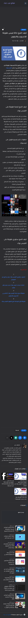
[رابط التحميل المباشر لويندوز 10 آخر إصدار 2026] (20, 596)
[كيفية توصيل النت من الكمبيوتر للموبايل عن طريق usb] (20, 570)
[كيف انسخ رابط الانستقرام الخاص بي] (20, 554)
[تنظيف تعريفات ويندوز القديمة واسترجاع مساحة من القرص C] (20, 605)
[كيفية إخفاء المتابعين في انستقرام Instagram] (20, 562)
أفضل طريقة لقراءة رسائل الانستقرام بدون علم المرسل (8, 579)
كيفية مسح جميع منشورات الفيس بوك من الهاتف (20, 484)
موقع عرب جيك (9, 3)
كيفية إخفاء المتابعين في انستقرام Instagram (9, 562)
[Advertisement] (14, 19)
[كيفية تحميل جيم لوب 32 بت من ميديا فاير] (20, 537)
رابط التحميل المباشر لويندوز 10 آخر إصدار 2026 (9, 597)
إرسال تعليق (21, 512)
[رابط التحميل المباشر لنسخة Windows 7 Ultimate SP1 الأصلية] (20, 528)
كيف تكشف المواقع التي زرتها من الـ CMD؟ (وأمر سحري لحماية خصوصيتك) (9, 588)
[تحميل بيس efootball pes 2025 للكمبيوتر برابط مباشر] (20, 545)
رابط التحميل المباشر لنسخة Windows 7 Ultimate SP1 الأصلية (9, 529)
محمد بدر (22, 40)
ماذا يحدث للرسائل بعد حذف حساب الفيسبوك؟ (21, 498)
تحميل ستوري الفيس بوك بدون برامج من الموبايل (13, 278)
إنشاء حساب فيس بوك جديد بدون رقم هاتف (13, 287)
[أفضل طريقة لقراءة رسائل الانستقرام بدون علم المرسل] (20, 579)
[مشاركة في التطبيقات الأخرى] (7, 438)
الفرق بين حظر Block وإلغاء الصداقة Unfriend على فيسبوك (8, 484)
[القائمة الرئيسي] (25, 3)
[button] (20, 438)
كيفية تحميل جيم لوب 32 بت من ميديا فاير (9, 537)
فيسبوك (23, 29)
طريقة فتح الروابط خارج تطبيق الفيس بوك (13, 301)
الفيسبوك (9, 68)
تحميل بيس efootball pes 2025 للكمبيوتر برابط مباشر (9, 546)
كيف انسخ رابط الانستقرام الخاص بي (9, 553)
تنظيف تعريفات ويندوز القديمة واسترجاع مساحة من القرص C (8, 605)
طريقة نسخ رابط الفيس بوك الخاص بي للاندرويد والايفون (13, 295)
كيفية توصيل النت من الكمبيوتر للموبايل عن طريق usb (9, 571)
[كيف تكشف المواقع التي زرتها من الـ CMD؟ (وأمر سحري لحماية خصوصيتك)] (20, 587)
